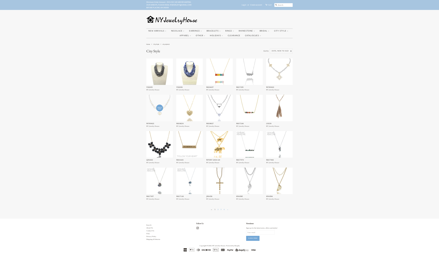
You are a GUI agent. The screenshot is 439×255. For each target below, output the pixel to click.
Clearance (234, 35)
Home (148, 44)
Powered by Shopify (233, 245)
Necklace (177, 31)
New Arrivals (156, 31)
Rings (229, 31)
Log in (244, 5)
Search (148, 225)
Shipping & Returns (153, 239)
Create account (256, 5)
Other (200, 35)
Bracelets (213, 31)
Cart (270, 5)
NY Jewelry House (218, 245)
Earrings (194, 31)
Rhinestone (246, 31)
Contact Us (150, 231)
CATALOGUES (252, 35)
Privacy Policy (151, 236)
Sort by (266, 51)
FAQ (148, 233)
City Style (280, 31)
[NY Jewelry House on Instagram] (197, 228)
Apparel (185, 35)
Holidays (216, 35)
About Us (149, 228)
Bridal (264, 31)
